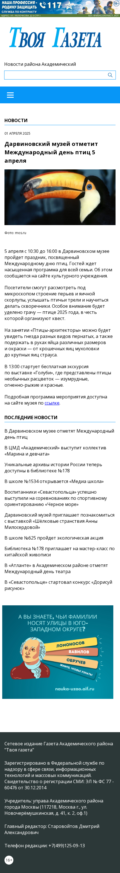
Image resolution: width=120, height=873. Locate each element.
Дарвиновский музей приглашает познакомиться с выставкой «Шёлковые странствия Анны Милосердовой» (59, 521)
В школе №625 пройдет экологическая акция (53, 538)
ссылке (52, 403)
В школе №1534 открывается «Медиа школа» (54, 481)
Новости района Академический (40, 64)
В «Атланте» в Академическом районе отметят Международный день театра (56, 568)
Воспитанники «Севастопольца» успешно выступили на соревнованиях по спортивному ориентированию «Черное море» (55, 498)
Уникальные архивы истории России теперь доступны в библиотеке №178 (53, 467)
